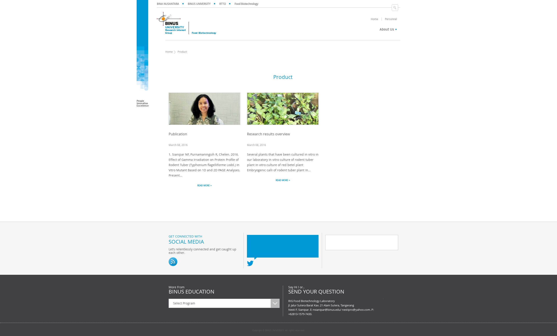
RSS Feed (173, 261)
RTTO (222, 3)
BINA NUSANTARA (168, 3)
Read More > (204, 185)
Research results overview (268, 134)
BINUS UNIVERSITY (199, 3)
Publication (178, 134)
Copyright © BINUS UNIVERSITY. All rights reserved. (278, 330)
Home (169, 51)
